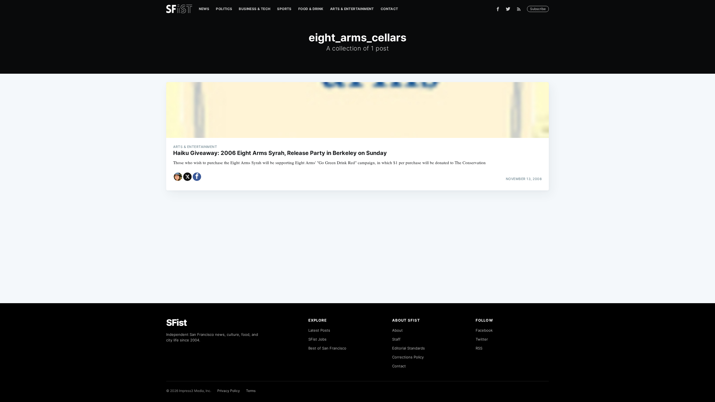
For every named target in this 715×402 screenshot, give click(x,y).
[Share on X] (187, 176)
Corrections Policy (408, 357)
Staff (396, 339)
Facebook (484, 330)
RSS (479, 348)
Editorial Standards (408, 348)
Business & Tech (254, 9)
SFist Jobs (317, 339)
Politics (224, 9)
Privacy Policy (228, 391)
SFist (176, 322)
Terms (251, 391)
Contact (389, 9)
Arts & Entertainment (352, 9)
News (204, 9)
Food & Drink (310, 9)
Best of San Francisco (327, 348)
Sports (284, 9)
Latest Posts (319, 330)
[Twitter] (508, 9)
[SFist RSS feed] (520, 9)
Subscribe (538, 9)
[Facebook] (498, 9)
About (397, 330)
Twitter (482, 339)
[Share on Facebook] (197, 176)
